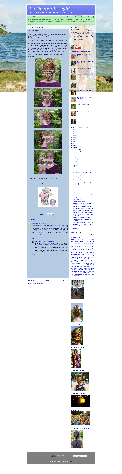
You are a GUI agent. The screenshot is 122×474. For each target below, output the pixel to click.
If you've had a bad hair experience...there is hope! (40, 19)
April (75, 165)
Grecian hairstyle (87, 243)
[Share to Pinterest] (53, 214)
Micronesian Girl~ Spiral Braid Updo (82, 206)
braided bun (74, 252)
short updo (76, 272)
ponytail (87, 269)
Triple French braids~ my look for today (83, 222)
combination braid (77, 257)
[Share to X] (50, 214)
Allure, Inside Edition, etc (86, 16)
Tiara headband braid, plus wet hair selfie (84, 69)
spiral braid (77, 274)
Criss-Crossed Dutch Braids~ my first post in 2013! (82, 225)
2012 (74, 228)
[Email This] (48, 214)
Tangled (73, 246)
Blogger (70, 461)
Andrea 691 (38, 241)
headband (91, 263)
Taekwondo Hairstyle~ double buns (82, 190)
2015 (74, 143)
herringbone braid (83, 264)
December (76, 149)
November (76, 151)
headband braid (74, 264)
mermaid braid (86, 268)
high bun (91, 264)
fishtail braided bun (85, 260)
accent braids (82, 248)
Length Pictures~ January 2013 (84, 104)
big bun (83, 249)
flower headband (87, 261)
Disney (76, 241)
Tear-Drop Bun (77, 199)
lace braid (75, 266)
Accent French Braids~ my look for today (83, 210)
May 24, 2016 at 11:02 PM (43, 223)
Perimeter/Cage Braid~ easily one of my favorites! (83, 215)
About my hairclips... (78, 177)
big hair (87, 249)
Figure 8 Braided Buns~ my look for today (82, 204)
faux (79, 260)
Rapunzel (84, 245)
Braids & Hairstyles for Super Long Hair (49, 9)
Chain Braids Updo (78, 175)
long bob (92, 266)
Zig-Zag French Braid (78, 192)
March (75, 167)
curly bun (73, 259)
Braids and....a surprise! (82, 83)
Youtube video (89, 246)
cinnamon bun (78, 256)
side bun (86, 272)
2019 (74, 135)
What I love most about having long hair (42, 16)
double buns (90, 259)
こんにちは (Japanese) (82, 21)
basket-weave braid (75, 249)
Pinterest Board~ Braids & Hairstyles (82, 217)
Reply (33, 235)
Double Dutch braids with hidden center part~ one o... (83, 173)
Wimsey (53, 216)
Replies (35, 238)
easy (72, 260)
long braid (74, 268)
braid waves (80, 251)
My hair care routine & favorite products (63, 16)
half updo (86, 263)
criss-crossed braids (89, 257)
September (76, 155)
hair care (75, 263)
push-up (82, 271)
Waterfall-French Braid (79, 201)
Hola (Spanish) (39, 21)
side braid (81, 272)
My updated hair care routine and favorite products (85, 62)
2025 (74, 129)
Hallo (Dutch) (88, 19)
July (75, 159)
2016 (74, 141)
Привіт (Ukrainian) (70, 21)
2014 (74, 145)
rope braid (87, 271)
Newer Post (32, 280)
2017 (74, 139)
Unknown (34, 223)
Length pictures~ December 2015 (85, 119)
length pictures (84, 266)
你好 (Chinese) (31, 24)
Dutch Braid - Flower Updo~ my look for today (83, 180)
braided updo (35, 216)
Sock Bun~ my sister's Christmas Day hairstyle (82, 220)
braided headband (84, 252)
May (75, 163)
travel (82, 274)
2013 (74, 147)
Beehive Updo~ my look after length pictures (82, 183)
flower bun (80, 261)
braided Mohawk (89, 251)
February (76, 169)
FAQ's (76, 16)
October (76, 153)
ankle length (90, 248)
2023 (74, 131)
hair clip (80, 263)
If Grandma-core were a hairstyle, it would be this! (85, 76)
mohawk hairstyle (79, 269)
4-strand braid (75, 239)
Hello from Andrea (58, 19)
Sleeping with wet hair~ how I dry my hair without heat (85, 55)
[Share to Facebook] (52, 214)
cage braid (88, 254)
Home (29, 16)
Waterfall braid (79, 246)
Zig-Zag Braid (74, 248)
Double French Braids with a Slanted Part (83, 208)
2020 (74, 133)
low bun (80, 268)
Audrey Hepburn (84, 239)
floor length (74, 261)
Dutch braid (83, 241)
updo (85, 274)
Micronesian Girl (76, 245)
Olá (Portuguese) (49, 21)
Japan (92, 243)
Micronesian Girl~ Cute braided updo (82, 212)
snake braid (47, 216)
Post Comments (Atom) (40, 283)
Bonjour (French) (78, 19)
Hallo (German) (68, 19)
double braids (81, 259)
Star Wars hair (90, 245)
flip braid (92, 260)
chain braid (41, 216)
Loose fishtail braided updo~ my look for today (84, 98)
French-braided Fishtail (79, 188)
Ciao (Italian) (31, 21)
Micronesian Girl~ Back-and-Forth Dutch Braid (83, 196)
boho (75, 251)
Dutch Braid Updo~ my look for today (82, 194)
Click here (88, 36)
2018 (74, 137)
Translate (84, 458)
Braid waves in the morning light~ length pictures (85, 91)
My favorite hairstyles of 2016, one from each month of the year (85, 112)
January (76, 171)
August (76, 157)
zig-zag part (76, 275)
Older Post (64, 280)
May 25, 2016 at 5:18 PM (48, 241)
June (75, 161)
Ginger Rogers (79, 243)
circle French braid (88, 256)
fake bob (76, 260)
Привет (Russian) (59, 21)
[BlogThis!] (49, 214)
